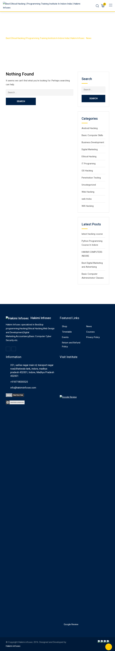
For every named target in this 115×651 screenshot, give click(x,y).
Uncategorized (89, 184)
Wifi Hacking (88, 206)
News (89, 326)
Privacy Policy (93, 337)
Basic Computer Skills (92, 135)
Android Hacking (90, 128)
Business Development (93, 142)
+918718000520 (19, 381)
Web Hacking (88, 191)
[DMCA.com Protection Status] (15, 395)
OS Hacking (87, 170)
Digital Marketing (90, 149)
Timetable (67, 331)
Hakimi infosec (13, 646)
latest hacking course (92, 234)
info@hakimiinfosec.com (23, 387)
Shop (64, 326)
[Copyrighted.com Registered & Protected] (15, 402)
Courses (90, 331)
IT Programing (89, 163)
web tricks (87, 199)
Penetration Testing (91, 177)
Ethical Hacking (89, 156)
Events (65, 337)
